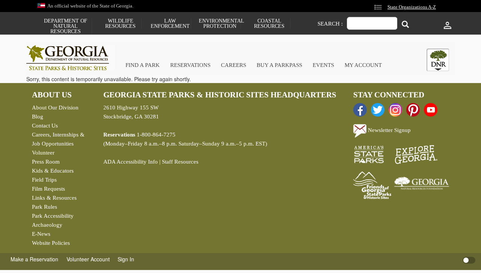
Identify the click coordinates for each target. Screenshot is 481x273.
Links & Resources (54, 198)
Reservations (190, 65)
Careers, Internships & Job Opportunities (58, 139)
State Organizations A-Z (411, 7)
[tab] (438, 60)
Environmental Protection (219, 23)
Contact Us (45, 126)
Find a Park (143, 65)
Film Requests (48, 189)
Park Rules (44, 207)
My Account (363, 65)
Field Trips (44, 180)
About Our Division (55, 108)
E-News (41, 234)
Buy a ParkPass (279, 65)
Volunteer (43, 153)
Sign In (126, 259)
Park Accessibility (53, 216)
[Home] (70, 57)
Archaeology (47, 225)
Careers (233, 65)
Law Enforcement (170, 23)
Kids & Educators (53, 171)
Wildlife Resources (120, 23)
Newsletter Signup (388, 130)
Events (323, 65)
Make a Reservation (34, 259)
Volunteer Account (88, 259)
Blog (37, 117)
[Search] (405, 24)
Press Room (46, 162)
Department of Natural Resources (65, 26)
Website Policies (51, 243)
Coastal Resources (269, 23)
